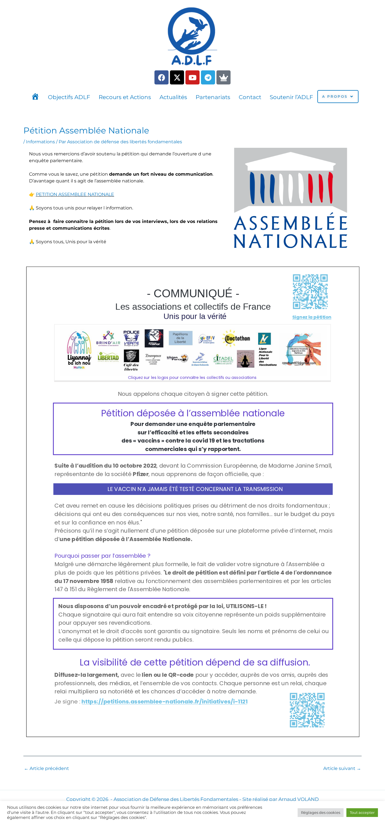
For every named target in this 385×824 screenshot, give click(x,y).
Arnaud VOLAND (298, 799)
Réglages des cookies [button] (320, 812)
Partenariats (213, 97)
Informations (40, 141)
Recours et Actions (125, 97)
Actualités (173, 97)
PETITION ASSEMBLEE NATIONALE (75, 194)
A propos (335, 96)
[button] (338, 96)
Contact (250, 97)
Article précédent (46, 768)
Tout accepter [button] (362, 812)
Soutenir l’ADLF (291, 97)
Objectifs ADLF (69, 97)
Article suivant (342, 768)
